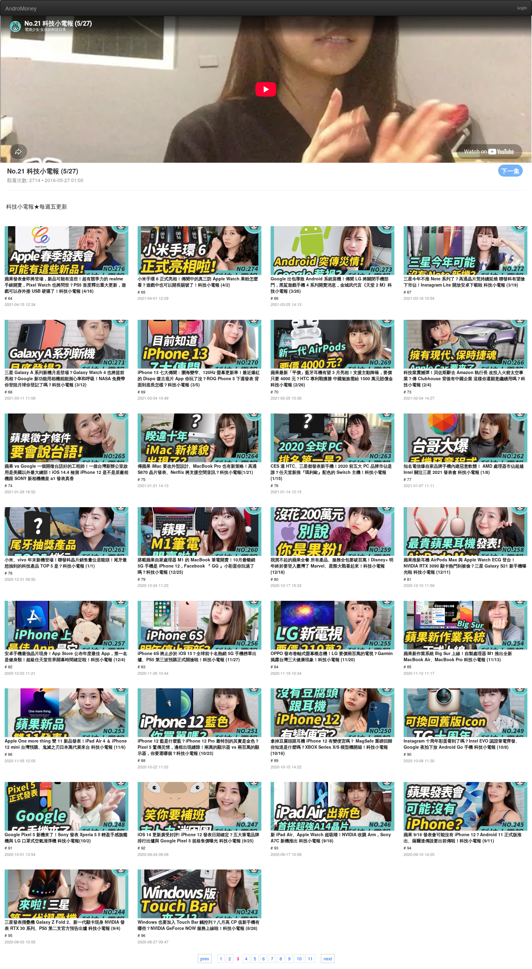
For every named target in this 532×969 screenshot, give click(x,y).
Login (522, 8)
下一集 (510, 170)
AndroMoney (21, 8)
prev (204, 958)
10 (299, 958)
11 (310, 958)
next (328, 958)
